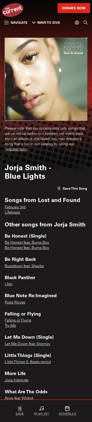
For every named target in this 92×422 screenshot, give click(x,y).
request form (16, 149)
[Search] (86, 22)
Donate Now (73, 8)
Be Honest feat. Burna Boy (27, 243)
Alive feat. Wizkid (19, 398)
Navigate (19, 22)
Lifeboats (12, 213)
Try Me (10, 326)
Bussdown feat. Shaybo (24, 266)
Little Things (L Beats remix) (28, 362)
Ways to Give (48, 22)
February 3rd (15, 207)
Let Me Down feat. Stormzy (27, 344)
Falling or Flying (18, 321)
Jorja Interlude (17, 380)
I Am (9, 284)
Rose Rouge (15, 303)
